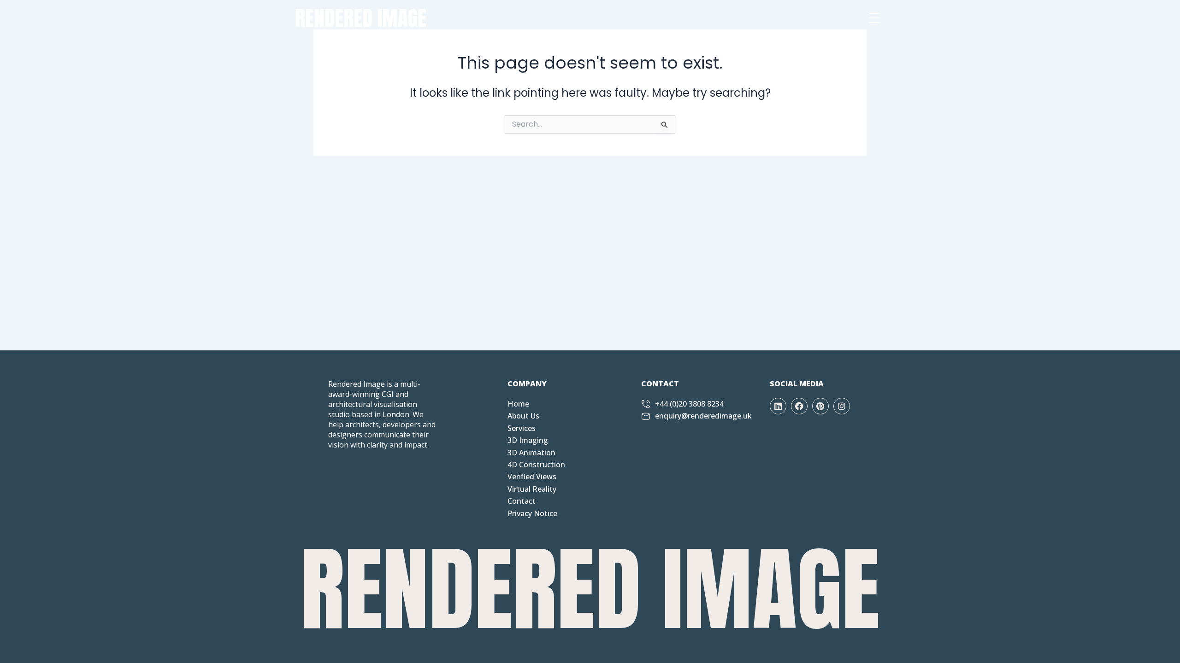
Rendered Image (360, 18)
